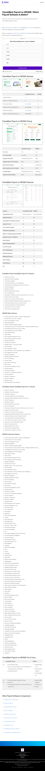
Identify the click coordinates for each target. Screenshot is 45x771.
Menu (42, 2)
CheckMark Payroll (9, 27)
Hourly (16, 283)
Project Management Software (22, 765)
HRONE (18, 27)
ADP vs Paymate (9, 710)
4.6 (38, 104)
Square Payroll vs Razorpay (11, 699)
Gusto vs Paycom (9, 703)
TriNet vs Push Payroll (10, 721)
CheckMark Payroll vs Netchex (12, 728)
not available (28, 104)
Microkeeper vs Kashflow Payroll (12, 732)
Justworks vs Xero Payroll (11, 717)
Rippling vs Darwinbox (10, 714)
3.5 (25, 97)
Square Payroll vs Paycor (11, 706)
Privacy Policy (23, 763)
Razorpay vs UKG (9, 725)
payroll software (30, 27)
